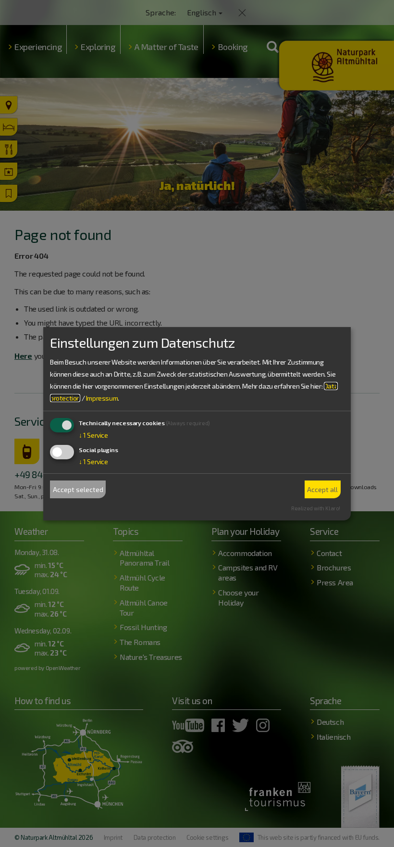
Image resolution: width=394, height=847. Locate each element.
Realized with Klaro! (315, 508)
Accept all (322, 489)
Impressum (102, 398)
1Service (93, 435)
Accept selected (78, 489)
